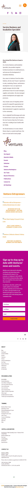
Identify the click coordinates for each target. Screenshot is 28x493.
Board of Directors (9, 175)
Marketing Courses (5, 412)
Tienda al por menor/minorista (7, 396)
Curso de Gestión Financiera (7, 384)
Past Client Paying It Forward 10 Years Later (14, 226)
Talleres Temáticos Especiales (7, 391)
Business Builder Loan (5, 435)
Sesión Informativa (5, 381)
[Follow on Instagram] (20, 13)
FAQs (2, 422)
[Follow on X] (12, 13)
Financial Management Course (7, 410)
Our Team (6, 172)
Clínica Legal (3, 393)
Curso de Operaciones (5, 389)
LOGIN (2, 485)
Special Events (4, 442)
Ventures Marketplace (10, 169)
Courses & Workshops (5, 417)
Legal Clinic (3, 418)
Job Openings (7, 185)
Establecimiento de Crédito (7, 394)
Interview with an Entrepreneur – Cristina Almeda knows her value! (14, 210)
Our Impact (7, 154)
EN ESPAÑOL (4, 379)
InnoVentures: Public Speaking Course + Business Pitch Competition (12, 433)
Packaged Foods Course (6, 413)
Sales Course (4, 415)
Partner (6, 166)
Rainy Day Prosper (20, 487)
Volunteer (6, 163)
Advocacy (3, 420)
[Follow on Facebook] (8, 13)
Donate (6, 160)
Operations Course (5, 408)
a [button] (20, 5)
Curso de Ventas (4, 388)
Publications (7, 179)
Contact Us (7, 182)
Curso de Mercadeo (5, 386)
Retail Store (3, 440)
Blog (5, 151)
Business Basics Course (6, 406)
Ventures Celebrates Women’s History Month (14, 241)
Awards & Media (8, 157)
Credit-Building (4, 439)
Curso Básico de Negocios (6, 382)
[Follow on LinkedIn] (16, 13)
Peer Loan (3, 437)
